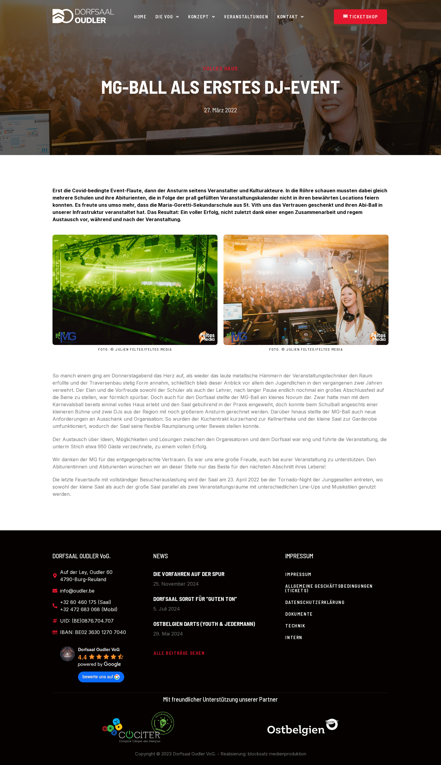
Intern (293, 637)
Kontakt (287, 16)
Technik (295, 625)
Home (140, 16)
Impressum (298, 574)
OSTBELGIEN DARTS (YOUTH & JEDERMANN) (204, 623)
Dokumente (299, 614)
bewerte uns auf (97, 676)
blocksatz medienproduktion (277, 754)
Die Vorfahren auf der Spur (188, 573)
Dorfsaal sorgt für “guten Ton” (195, 598)
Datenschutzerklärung (314, 602)
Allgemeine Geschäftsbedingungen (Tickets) (329, 588)
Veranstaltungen (246, 16)
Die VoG (164, 16)
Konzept (198, 16)
